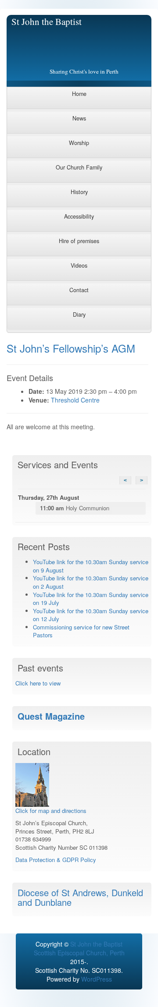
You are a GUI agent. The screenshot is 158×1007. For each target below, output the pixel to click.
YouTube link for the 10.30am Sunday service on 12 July (90, 615)
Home (79, 94)
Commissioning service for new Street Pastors (81, 631)
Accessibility (79, 216)
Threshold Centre (75, 400)
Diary (79, 314)
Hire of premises (79, 241)
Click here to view (38, 683)
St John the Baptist (46, 21)
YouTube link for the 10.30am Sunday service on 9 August (90, 566)
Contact (79, 290)
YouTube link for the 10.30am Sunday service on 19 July (90, 598)
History (79, 192)
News (79, 118)
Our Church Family (79, 167)
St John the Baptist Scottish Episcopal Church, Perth (79, 948)
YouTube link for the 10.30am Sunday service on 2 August (90, 582)
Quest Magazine (51, 716)
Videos (79, 265)
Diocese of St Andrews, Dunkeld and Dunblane (80, 897)
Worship (79, 143)
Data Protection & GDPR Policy (55, 859)
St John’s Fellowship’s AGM (71, 348)
